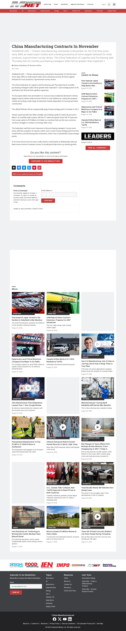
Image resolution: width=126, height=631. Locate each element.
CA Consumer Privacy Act (86, 624)
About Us (26, 624)
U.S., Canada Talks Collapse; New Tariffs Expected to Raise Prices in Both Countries (61, 490)
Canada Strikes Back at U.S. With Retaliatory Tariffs (91, 122)
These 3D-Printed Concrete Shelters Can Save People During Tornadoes (96, 532)
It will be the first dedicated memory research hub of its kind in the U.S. (63, 538)
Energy (15, 527)
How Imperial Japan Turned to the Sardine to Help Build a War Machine (91, 83)
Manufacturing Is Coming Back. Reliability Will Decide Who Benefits (96, 404)
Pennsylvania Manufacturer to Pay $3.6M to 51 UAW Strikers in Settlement (26, 444)
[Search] (109, 4)
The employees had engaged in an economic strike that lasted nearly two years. (27, 451)
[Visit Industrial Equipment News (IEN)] (47, 565)
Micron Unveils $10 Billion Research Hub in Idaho (61, 532)
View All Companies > (97, 148)
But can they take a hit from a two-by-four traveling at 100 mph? (96, 538)
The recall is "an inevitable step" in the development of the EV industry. (94, 494)
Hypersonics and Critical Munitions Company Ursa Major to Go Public (91, 109)
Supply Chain (52, 355)
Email (12, 582)
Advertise (44, 624)
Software (86, 399)
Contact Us (35, 624)
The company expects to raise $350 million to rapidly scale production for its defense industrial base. (28, 367)
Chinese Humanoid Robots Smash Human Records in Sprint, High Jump (62, 443)
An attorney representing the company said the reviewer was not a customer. (27, 409)
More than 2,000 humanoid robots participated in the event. (63, 448)
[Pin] (34, 168)
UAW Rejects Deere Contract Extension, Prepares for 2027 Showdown (89, 96)
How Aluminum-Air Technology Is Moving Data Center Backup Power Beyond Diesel (26, 533)
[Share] (19, 168)
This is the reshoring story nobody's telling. (96, 408)
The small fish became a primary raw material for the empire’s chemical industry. (28, 324)
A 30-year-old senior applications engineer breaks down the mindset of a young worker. (97, 370)
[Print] (14, 168)
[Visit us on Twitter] (59, 619)
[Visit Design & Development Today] (16, 565)
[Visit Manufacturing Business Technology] (109, 565)
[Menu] (114, 4)
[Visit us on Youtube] (65, 619)
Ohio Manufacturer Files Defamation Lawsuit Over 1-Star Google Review (27, 404)
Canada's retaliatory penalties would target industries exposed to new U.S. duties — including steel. (62, 498)
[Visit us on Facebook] (54, 619)
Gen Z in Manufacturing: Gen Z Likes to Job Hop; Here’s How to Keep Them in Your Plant (97, 363)
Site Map (100, 624)
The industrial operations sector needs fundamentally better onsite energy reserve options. (27, 541)
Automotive (87, 484)
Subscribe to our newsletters (45, 161)
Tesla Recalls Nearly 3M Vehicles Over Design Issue (97, 489)
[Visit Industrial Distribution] (78, 565)
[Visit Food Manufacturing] (32, 565)
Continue (48, 201)
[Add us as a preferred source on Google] (39, 168)
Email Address (47, 190)
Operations (17, 313)
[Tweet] (29, 168)
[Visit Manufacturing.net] (94, 565)
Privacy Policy (55, 624)
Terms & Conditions (68, 624)
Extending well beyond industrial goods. (61, 364)
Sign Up (16, 592)
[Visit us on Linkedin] (70, 619)
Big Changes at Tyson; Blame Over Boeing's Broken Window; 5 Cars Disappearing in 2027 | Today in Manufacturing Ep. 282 (95, 446)
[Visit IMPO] (63, 565)
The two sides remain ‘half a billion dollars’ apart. (59, 326)
